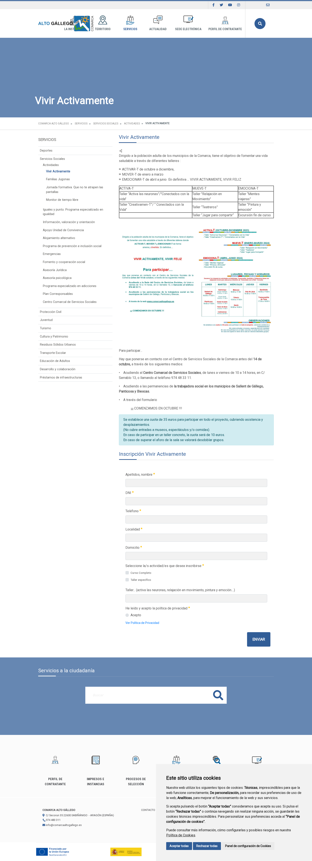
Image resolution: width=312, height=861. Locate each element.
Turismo (45, 328)
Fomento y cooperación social (64, 262)
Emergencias (52, 254)
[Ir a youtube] (230, 5)
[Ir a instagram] (238, 5)
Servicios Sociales (105, 123)
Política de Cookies (180, 835)
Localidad (133, 529)
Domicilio (132, 548)
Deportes (46, 150)
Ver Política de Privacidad (142, 623)
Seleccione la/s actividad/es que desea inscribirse (163, 566)
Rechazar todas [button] (207, 846)
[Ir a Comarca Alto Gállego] (65, 23)
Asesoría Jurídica (55, 270)
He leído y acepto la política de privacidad (156, 608)
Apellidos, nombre (139, 475)
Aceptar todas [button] (179, 846)
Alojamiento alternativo (59, 238)
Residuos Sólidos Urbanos (58, 344)
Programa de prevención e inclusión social (72, 246)
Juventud (46, 320)
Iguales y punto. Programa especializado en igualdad (73, 212)
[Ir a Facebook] (213, 5)
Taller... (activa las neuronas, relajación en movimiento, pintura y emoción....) (180, 590)
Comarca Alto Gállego (53, 123)
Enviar (259, 639)
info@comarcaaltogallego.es (63, 825)
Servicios (130, 29)
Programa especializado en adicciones (69, 286)
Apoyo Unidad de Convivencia (63, 230)
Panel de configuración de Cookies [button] (248, 846)
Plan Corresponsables (58, 294)
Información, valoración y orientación (69, 222)
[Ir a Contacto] (268, 5)
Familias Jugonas (58, 179)
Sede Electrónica (188, 29)
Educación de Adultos (55, 361)
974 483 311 (52, 820)
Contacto (148, 810)
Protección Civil (50, 312)
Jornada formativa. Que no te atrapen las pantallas (74, 190)
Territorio (103, 29)
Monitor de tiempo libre (62, 200)
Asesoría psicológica (57, 278)
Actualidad (158, 29)
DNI (128, 493)
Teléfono (132, 511)
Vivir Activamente (58, 171)
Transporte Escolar (53, 353)
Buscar (260, 23)
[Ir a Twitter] (221, 5)
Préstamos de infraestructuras (61, 377)
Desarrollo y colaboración (57, 369)
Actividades (132, 123)
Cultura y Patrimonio (54, 336)
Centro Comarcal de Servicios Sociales (70, 302)
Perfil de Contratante (225, 29)
